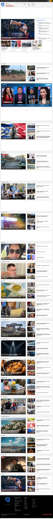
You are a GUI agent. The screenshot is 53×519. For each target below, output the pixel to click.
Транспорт (33, 503)
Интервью (25, 508)
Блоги (33, 507)
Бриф (15, 506)
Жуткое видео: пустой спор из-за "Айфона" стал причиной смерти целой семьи (44, 28)
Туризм (33, 504)
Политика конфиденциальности (17, 505)
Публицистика (26, 507)
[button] (27, 1)
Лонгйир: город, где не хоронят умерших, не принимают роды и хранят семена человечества (45, 23)
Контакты (16, 499)
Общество (25, 503)
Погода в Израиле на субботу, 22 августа (44, 25)
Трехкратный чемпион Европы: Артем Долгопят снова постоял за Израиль (45, 38)
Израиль (25, 499)
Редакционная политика (18, 510)
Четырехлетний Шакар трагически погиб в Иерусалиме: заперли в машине (44, 31)
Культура (25, 504)
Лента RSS (33, 499)
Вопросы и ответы (17, 509)
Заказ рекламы (17, 503)
